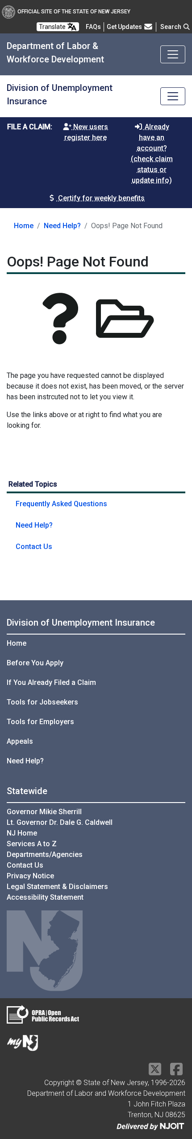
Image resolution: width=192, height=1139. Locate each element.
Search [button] (171, 26)
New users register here (86, 132)
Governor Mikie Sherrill (44, 811)
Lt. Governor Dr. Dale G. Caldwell (60, 822)
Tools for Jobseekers (42, 702)
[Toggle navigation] (172, 54)
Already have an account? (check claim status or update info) (152, 153)
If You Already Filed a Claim (51, 682)
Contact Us (34, 546)
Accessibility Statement (45, 897)
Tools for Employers (40, 721)
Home (23, 225)
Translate (53, 26)
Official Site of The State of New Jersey (73, 11)
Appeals (20, 741)
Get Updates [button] (125, 26)
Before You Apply (35, 663)
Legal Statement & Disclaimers (57, 886)
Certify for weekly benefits (100, 198)
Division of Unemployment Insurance (81, 622)
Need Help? (62, 225)
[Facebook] (176, 1072)
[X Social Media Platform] (155, 1072)
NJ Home (22, 833)
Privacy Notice (30, 876)
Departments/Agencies (45, 854)
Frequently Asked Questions (61, 504)
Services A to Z (32, 844)
